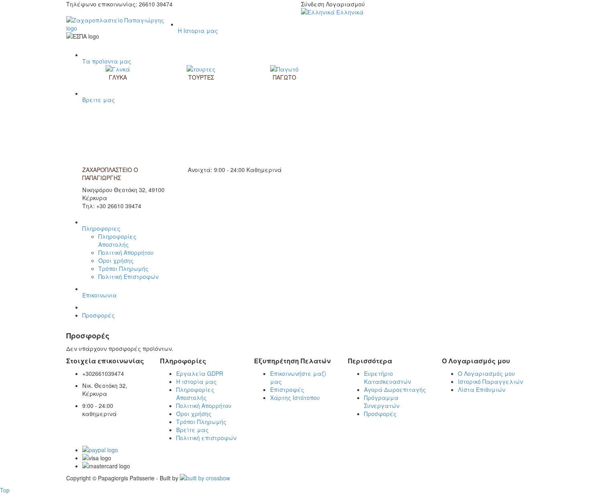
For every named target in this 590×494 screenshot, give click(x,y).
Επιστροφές (287, 389)
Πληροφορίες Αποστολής (117, 240)
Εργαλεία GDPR (199, 373)
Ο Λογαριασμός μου (486, 373)
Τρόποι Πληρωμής (123, 268)
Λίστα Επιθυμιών (481, 389)
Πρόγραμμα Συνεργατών (381, 402)
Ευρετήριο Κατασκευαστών (387, 377)
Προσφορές (98, 315)
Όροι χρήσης (116, 260)
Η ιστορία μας (196, 381)
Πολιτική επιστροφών (206, 438)
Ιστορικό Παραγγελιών (490, 381)
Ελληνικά (349, 12)
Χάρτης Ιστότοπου (295, 398)
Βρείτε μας (192, 430)
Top (5, 490)
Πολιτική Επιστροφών (128, 277)
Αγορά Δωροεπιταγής (395, 389)
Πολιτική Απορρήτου (126, 252)
